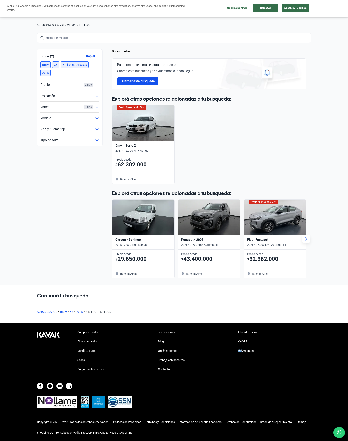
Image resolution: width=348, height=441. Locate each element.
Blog (161, 341)
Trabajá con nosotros (171, 360)
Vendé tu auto (86, 350)
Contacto (164, 369)
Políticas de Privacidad (127, 422)
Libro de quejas (247, 332)
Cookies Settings (237, 7)
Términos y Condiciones (160, 422)
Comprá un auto (87, 332)
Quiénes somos (167, 350)
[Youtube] (59, 386)
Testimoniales (166, 332)
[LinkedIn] (69, 386)
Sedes (81, 360)
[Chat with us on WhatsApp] (339, 432)
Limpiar (89, 56)
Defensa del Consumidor (241, 422)
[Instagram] (50, 386)
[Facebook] (40, 386)
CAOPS (242, 341)
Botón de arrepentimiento (276, 422)
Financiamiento (87, 341)
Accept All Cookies (295, 7)
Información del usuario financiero (200, 422)
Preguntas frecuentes (90, 369)
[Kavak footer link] (48, 351)
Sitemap (301, 422)
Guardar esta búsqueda (138, 81)
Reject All (265, 7)
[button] (45, 64)
